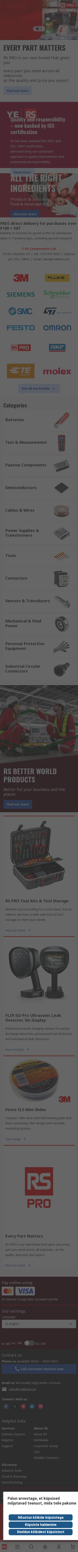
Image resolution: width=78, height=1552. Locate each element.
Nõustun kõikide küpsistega (40, 1517)
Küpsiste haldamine (41, 1525)
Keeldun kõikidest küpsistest (40, 1532)
